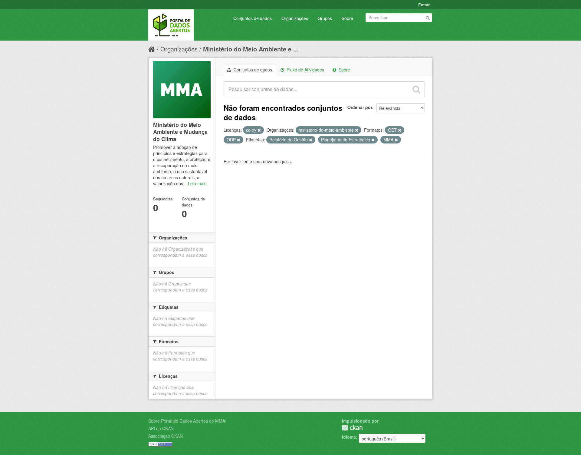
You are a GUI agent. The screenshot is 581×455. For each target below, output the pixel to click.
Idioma (349, 437)
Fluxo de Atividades (304, 70)
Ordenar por (359, 107)
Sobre (347, 18)
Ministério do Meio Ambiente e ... (251, 49)
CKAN (352, 427)
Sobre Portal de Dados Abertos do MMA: (187, 421)
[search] (416, 89)
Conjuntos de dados (252, 18)
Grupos (325, 18)
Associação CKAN (165, 436)
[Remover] (259, 130)
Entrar (424, 5)
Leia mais (197, 183)
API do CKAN (161, 428)
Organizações (294, 18)
